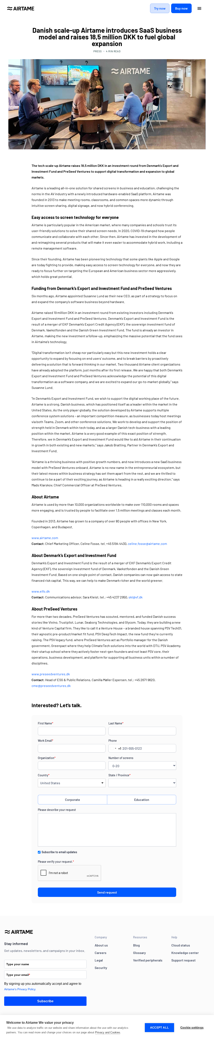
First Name (45, 723)
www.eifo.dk (41, 591)
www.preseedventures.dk (51, 674)
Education (141, 800)
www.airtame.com (45, 538)
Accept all (159, 1027)
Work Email (45, 740)
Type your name (17, 964)
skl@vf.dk (136, 597)
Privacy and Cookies (107, 1032)
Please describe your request (57, 810)
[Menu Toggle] (199, 8)
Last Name (116, 723)
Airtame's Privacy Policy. (20, 989)
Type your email (18, 974)
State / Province (119, 775)
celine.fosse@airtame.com (147, 544)
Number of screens (120, 758)
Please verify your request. (56, 861)
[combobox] (115, 748)
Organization (47, 758)
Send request (107, 892)
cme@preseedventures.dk (51, 686)
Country (44, 775)
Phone (112, 740)
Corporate (72, 800)
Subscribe (45, 1001)
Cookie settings (192, 1027)
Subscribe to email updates (59, 852)
